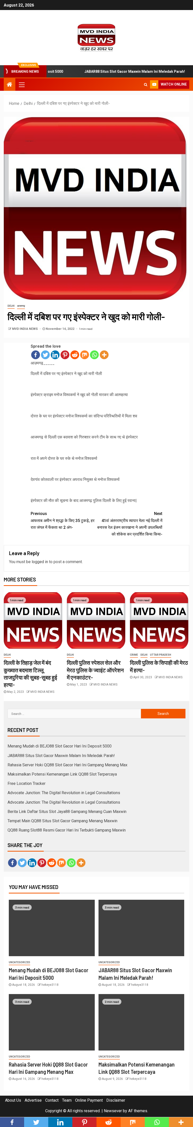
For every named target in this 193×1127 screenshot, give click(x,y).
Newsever (113, 1110)
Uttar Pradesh (160, 654)
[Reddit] (74, 354)
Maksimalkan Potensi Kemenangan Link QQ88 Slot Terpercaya (62, 774)
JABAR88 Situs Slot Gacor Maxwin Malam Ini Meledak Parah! (123, 71)
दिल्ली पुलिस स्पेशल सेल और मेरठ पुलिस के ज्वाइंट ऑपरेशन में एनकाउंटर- (95, 670)
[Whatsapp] (94, 354)
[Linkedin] (55, 354)
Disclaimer (115, 1100)
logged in (40, 561)
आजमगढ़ (21, 306)
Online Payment (89, 1100)
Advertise (33, 1100)
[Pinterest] (65, 354)
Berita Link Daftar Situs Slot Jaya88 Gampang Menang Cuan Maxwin (67, 811)
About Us (13, 1100)
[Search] (145, 84)
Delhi (11, 306)
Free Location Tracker (26, 783)
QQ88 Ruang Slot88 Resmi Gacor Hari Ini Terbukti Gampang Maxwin (67, 830)
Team (67, 1100)
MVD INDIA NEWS (25, 329)
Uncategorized (19, 962)
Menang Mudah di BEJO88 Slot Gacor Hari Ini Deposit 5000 (60, 746)
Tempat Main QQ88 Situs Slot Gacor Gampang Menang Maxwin (62, 820)
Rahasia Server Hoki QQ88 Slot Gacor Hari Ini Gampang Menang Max (67, 765)
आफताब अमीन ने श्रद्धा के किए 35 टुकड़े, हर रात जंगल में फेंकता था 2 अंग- (62, 520)
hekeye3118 (50, 985)
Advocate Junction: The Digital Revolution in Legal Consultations (64, 792)
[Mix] (84, 354)
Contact (52, 1100)
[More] (104, 354)
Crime (134, 654)
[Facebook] (35, 354)
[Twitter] (45, 354)
